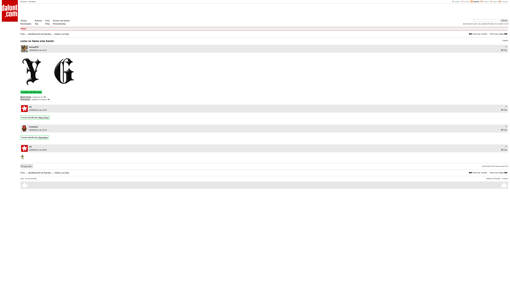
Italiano (495, 1)
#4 (506, 146)
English (457, 1)
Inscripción (32, 1)
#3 (506, 127)
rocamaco (43, 99)
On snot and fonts (31, 178)
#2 (506, 107)
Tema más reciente (479, 34)
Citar (505, 50)
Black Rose (25, 97)
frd (42, 97)
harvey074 (33, 47)
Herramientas (59, 24)
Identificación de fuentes (39, 34)
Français (466, 1)
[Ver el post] (45, 97)
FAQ (47, 24)
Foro (47, 21)
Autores (38, 21)
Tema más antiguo (497, 34)
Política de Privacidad (493, 178)
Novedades (25, 24)
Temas (23, 21)
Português (504, 1)
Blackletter (25, 99)
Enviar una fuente (61, 21)
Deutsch (486, 1)
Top (36, 24)
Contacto (505, 178)
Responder (26, 166)
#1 (506, 47)
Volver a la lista (62, 34)
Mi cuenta (23, 1)
